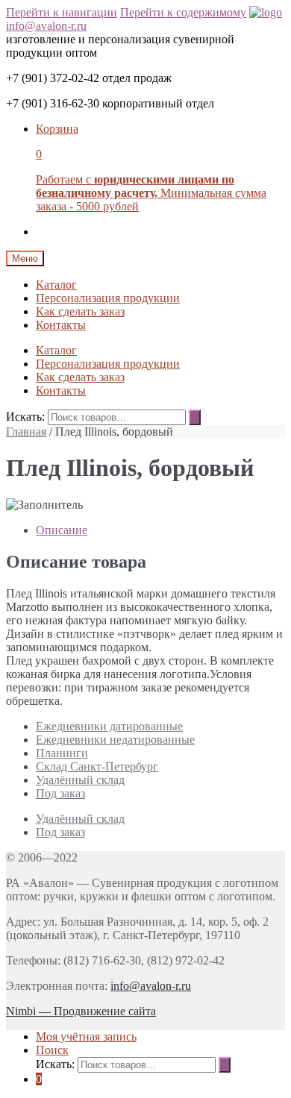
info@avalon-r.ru (46, 25)
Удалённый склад (80, 780)
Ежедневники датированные (109, 726)
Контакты (61, 325)
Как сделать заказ (80, 311)
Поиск (52, 1050)
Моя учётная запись (86, 1036)
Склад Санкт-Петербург (97, 766)
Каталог (56, 284)
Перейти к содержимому (183, 12)
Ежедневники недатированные (115, 739)
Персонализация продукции (108, 298)
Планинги (62, 753)
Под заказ (60, 793)
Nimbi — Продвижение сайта (81, 1011)
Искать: (25, 416)
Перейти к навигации (61, 12)
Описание (61, 530)
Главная (26, 431)
